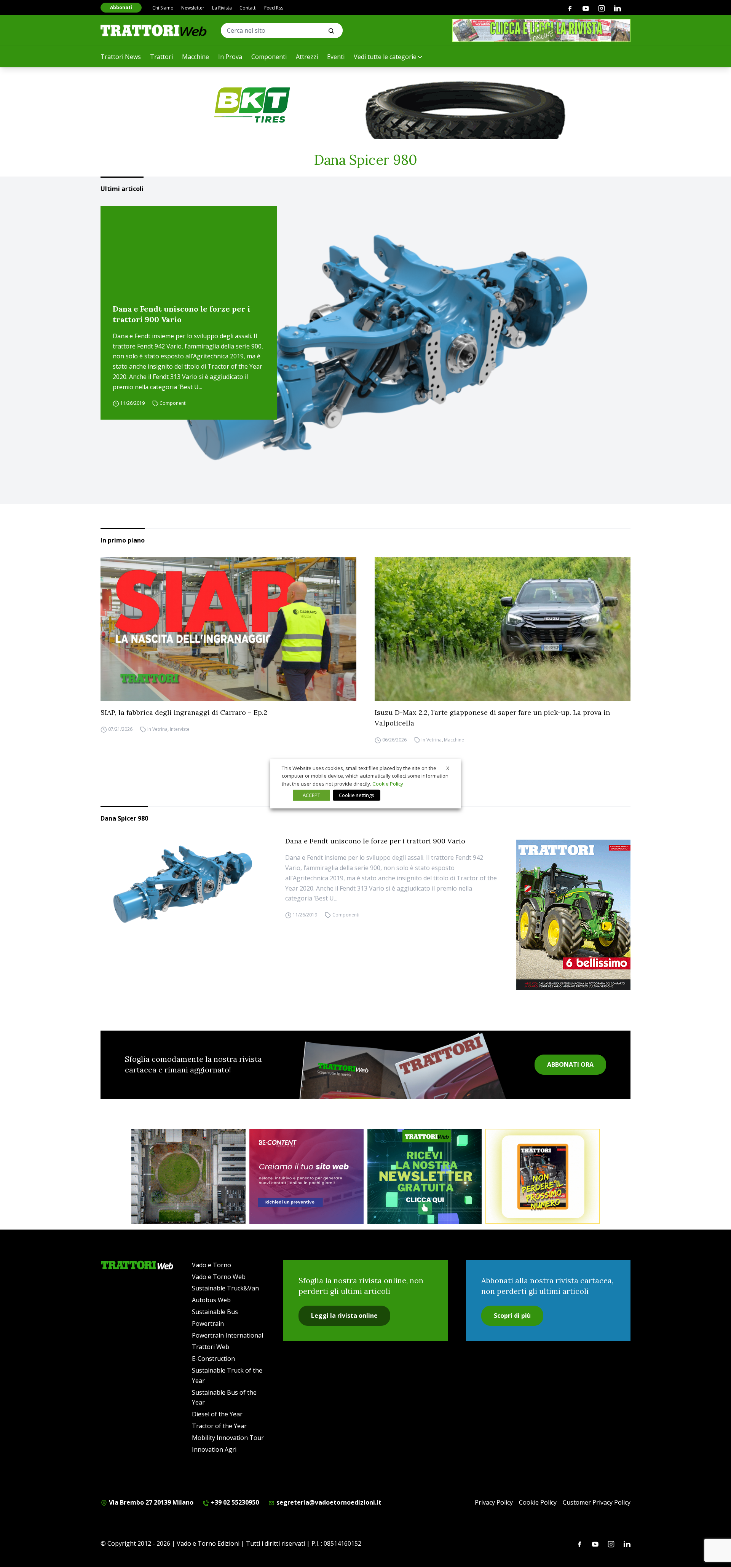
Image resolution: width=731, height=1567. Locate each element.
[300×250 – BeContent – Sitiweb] (306, 1176)
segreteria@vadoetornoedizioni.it (328, 1502)
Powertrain (208, 1323)
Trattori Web (210, 1347)
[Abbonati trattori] (542, 1176)
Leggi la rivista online (344, 1315)
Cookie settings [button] (356, 795)
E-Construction (213, 1358)
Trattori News (121, 56)
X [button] (447, 767)
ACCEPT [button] (311, 795)
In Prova (230, 56)
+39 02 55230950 (234, 1502)
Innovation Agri (214, 1449)
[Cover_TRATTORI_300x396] (573, 915)
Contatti (248, 8)
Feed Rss (273, 8)
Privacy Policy (494, 1502)
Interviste (180, 729)
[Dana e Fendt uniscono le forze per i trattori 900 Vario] (387, 342)
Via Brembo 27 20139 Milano (150, 1502)
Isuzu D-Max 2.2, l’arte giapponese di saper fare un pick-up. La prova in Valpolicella (492, 717)
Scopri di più (512, 1315)
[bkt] (365, 105)
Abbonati (121, 7)
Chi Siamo (163, 8)
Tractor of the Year (219, 1426)
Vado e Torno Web (219, 1277)
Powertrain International (227, 1335)
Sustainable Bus (215, 1312)
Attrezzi (307, 56)
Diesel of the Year (217, 1414)
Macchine (195, 56)
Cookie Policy (538, 1502)
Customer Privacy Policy (596, 1502)
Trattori (161, 56)
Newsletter (192, 8)
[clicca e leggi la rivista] (541, 30)
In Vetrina (157, 729)
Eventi (336, 56)
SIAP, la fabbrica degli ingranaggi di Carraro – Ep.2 (184, 712)
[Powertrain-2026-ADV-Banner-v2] (188, 1176)
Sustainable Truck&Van (225, 1288)
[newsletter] (424, 1176)
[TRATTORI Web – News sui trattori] (154, 30)
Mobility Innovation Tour (228, 1437)
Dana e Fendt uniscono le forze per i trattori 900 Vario (181, 314)
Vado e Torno (211, 1265)
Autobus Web (211, 1300)
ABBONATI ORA (570, 1064)
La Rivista (222, 8)
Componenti (269, 56)
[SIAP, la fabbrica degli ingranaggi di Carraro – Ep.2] (228, 629)
